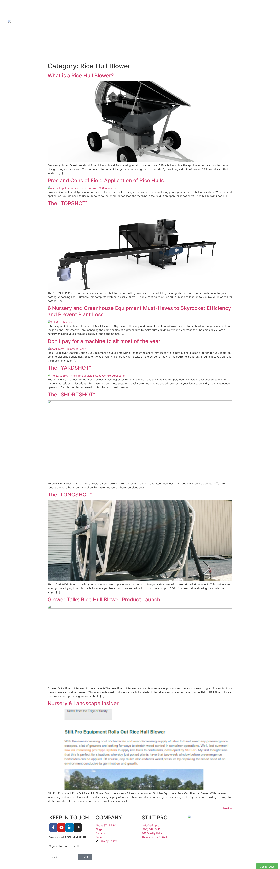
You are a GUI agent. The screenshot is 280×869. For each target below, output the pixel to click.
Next (227, 808)
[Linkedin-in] (69, 827)
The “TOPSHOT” (68, 203)
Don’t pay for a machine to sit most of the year (104, 341)
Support (156, 30)
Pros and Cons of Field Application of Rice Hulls (106, 180)
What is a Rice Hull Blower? (81, 75)
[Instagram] (78, 827)
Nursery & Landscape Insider (83, 703)
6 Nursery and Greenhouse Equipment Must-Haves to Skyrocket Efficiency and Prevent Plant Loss (139, 311)
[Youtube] (61, 827)
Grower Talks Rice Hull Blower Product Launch (104, 599)
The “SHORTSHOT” (71, 394)
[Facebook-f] (53, 827)
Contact (188, 30)
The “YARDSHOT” (69, 368)
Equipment (121, 30)
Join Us (218, 30)
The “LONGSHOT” (70, 494)
